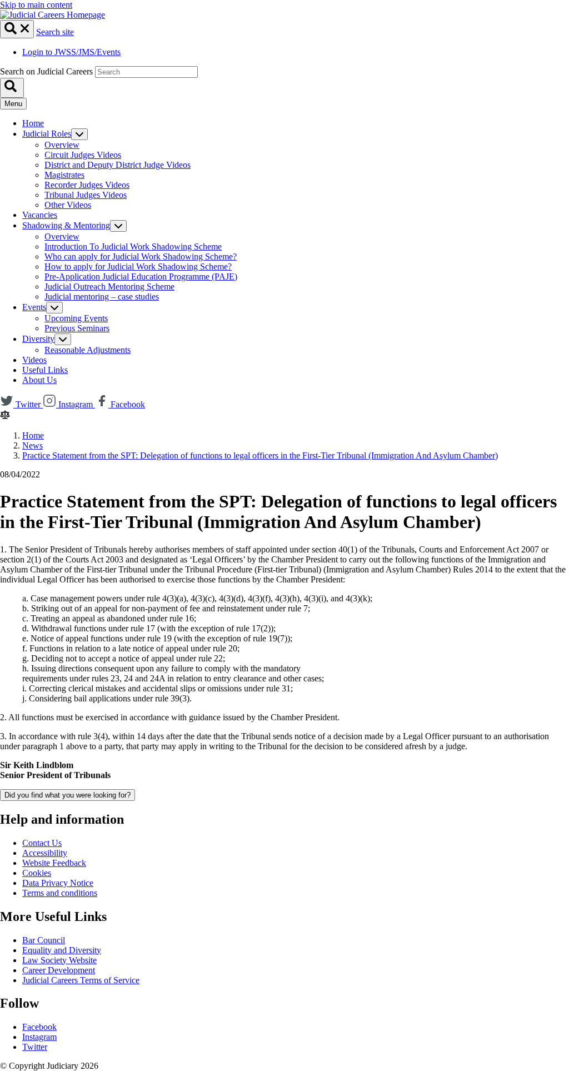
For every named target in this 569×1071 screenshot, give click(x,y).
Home (33, 123)
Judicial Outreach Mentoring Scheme (109, 286)
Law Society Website (59, 960)
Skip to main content (36, 4)
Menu (13, 103)
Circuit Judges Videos (82, 155)
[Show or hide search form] (17, 29)
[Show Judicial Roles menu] (79, 134)
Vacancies (39, 215)
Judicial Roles (46, 133)
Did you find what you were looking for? (67, 795)
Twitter (34, 1047)
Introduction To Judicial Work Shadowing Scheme (133, 246)
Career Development (58, 970)
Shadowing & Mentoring (66, 225)
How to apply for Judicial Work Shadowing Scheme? (138, 266)
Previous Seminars (76, 328)
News (32, 445)
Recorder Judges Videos (86, 185)
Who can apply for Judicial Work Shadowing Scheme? (140, 256)
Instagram (39, 1037)
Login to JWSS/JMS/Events (71, 52)
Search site (55, 32)
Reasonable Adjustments (87, 350)
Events (34, 307)
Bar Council (43, 940)
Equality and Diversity (61, 950)
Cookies (36, 873)
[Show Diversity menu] (62, 339)
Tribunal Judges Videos (85, 195)
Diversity (38, 338)
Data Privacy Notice (57, 883)
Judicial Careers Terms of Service (80, 980)
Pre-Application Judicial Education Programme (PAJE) (140, 276)
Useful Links (45, 370)
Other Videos (67, 205)
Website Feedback (54, 863)
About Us (39, 380)
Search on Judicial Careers (46, 71)
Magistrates (64, 175)
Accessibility (44, 853)
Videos (34, 360)
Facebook (39, 1027)
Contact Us (42, 843)
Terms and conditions (59, 893)
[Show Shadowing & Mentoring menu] (118, 226)
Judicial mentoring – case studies (101, 296)
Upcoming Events (76, 318)
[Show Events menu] (54, 307)
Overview (61, 145)
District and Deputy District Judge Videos (117, 165)
